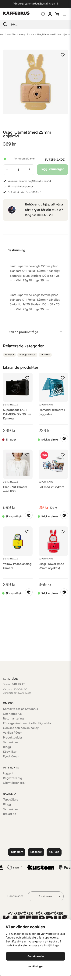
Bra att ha (9, 814)
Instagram (16, 852)
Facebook (36, 852)
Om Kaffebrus (12, 714)
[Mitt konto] (50, 14)
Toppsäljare (10, 799)
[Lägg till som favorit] (42, 14)
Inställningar (36, 966)
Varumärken (11, 742)
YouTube (54, 852)
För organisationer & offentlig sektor (27, 723)
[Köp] (29, 515)
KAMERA (11, 35)
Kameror (9, 355)
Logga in (8, 773)
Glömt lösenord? (14, 783)
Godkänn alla (35, 956)
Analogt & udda (26, 35)
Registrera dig (12, 778)
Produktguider (12, 737)
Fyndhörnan (11, 756)
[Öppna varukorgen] (57, 14)
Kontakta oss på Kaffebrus (20, 709)
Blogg (7, 747)
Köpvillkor (9, 752)
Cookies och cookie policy (21, 728)
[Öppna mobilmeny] (64, 14)
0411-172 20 (45, 215)
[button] (62, 54)
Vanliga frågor (12, 733)
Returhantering (13, 718)
